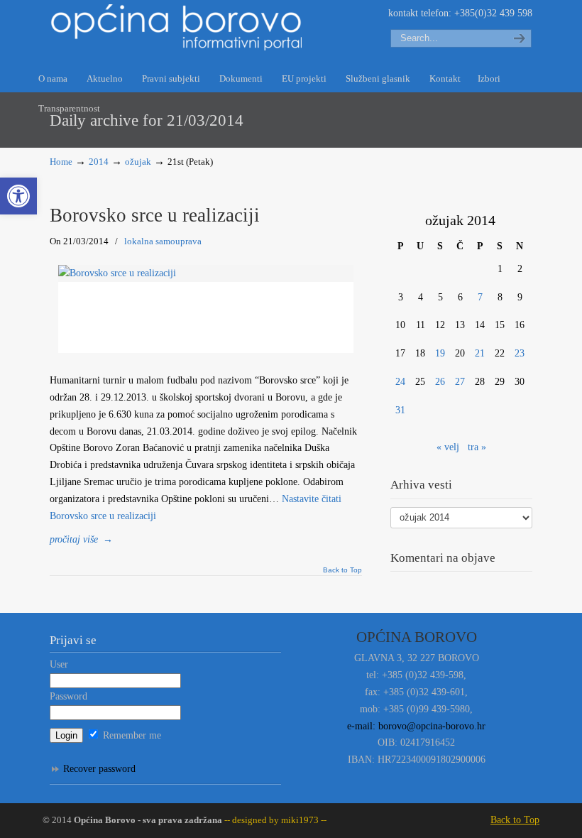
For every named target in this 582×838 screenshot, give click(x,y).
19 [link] (440, 353)
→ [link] (81, 539)
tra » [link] (477, 447)
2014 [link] (99, 162)
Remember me (130, 735)
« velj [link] (447, 447)
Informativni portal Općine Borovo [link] (177, 27)
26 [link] (440, 381)
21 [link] (480, 353)
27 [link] (460, 381)
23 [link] (520, 353)
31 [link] (400, 410)
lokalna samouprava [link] (163, 241)
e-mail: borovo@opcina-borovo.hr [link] (416, 726)
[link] (18, 196)
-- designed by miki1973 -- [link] (274, 820)
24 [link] (400, 381)
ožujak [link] (138, 162)
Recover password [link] (99, 768)
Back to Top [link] (342, 570)
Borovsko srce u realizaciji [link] (155, 215)
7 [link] (480, 297)
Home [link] (61, 162)
